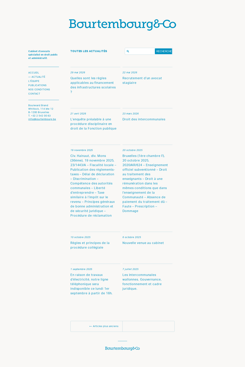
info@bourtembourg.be (42, 119)
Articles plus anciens (103, 326)
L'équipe (33, 81)
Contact (34, 94)
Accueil (33, 73)
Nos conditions (39, 90)
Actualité (38, 77)
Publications (37, 85)
